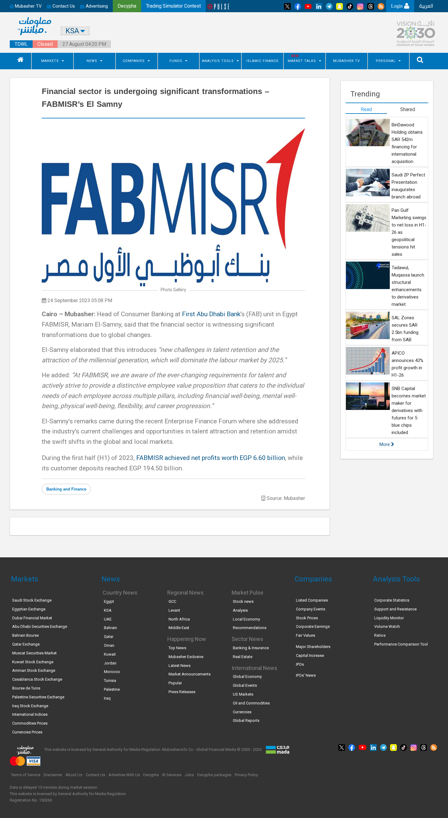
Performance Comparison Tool (401, 644)
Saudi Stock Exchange (32, 600)
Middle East (179, 627)
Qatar (108, 636)
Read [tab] (366, 109)
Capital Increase (310, 655)
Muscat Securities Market (34, 653)
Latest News (179, 665)
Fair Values (305, 635)
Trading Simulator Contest (173, 6)
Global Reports (246, 720)
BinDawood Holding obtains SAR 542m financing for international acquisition (407, 143)
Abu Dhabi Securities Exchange (39, 626)
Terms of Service (25, 775)
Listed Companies (312, 600)
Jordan (110, 663)
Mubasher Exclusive (186, 656)
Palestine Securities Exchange (38, 697)
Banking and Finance (66, 489)
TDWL (21, 44)
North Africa (179, 619)
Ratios (380, 635)
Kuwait (110, 654)
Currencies (242, 712)
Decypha (151, 775)
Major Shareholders (313, 646)
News (92, 61)
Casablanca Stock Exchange (37, 679)
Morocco (112, 671)
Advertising (96, 6)
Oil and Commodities (251, 703)
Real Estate (242, 656)
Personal (386, 61)
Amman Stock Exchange (33, 670)
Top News (177, 648)
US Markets (243, 694)
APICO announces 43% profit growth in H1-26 (407, 364)
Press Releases (182, 692)
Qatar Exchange (26, 644)
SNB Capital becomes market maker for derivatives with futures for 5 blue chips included (409, 410)
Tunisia (110, 680)
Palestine (112, 689)
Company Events (310, 609)
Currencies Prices (27, 732)
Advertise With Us (124, 775)
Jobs (189, 775)
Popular (175, 683)
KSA (108, 610)
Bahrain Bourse (25, 635)
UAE (108, 619)
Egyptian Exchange (28, 609)
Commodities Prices (30, 723)
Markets (50, 61)
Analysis (240, 610)
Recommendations (249, 627)
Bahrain (110, 627)
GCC (172, 601)
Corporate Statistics (391, 600)
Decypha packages (214, 775)
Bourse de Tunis (26, 688)
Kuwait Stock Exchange (32, 662)
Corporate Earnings (313, 626)
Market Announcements (190, 674)
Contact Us (63, 6)
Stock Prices (307, 618)
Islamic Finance (262, 61)
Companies (134, 61)
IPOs (300, 664)
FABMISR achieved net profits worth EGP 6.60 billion (210, 457)
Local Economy (246, 619)
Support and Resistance (395, 609)
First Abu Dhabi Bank (211, 314)
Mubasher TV (346, 61)
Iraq (107, 698)
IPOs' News (306, 675)
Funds (175, 61)
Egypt (109, 601)
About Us (74, 775)
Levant (174, 610)
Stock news (243, 601)
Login (397, 6)
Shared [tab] (407, 109)
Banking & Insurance (251, 648)
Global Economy (247, 676)
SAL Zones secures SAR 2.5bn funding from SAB (405, 328)
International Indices (30, 714)
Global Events (245, 685)
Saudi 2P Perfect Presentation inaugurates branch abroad (408, 186)
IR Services (171, 775)
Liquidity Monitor (389, 618)
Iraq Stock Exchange (30, 706)
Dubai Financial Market (32, 618)
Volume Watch (387, 626)
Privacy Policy (246, 775)
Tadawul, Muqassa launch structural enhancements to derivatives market (408, 286)
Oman (109, 645)
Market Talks (302, 61)
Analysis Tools (218, 61)
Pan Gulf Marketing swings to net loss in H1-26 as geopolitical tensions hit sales (409, 232)
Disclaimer (53, 775)
